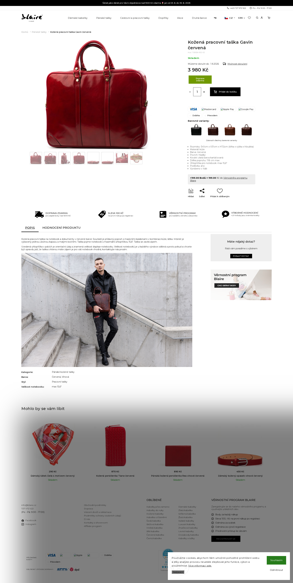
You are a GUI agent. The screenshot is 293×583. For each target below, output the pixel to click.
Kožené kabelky (154, 513)
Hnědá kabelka (154, 527)
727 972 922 (27, 508)
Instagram (30, 524)
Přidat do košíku (228, 91)
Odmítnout (276, 570)
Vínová (65, 377)
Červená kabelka (155, 534)
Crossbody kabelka (188, 534)
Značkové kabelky (188, 527)
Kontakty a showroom (96, 522)
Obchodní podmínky (95, 505)
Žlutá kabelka (185, 517)
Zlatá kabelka (185, 510)
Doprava (88, 508)
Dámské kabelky (187, 506)
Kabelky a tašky (186, 538)
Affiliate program (93, 526)
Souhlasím (276, 560)
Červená (56, 377)
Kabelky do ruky (154, 510)
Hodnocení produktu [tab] (61, 227)
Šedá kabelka (153, 520)
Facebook (30, 520)
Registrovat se (225, 538)
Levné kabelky (186, 531)
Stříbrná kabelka (187, 513)
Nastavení (178, 572)
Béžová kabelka (154, 524)
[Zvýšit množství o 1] (204, 92)
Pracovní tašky (59, 381)
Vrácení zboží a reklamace (98, 512)
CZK (240, 18)
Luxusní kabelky (186, 524)
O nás (87, 519)
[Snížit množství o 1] (190, 92)
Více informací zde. (200, 565)
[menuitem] (77, 18)
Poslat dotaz (241, 256)
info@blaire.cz (28, 505)
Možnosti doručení (237, 64)
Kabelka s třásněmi (156, 517)
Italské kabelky (186, 520)
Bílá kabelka (152, 531)
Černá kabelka (154, 538)
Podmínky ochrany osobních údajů (102, 515)
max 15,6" (56, 386)
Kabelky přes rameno (157, 506)
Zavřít (245, 201)
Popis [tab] (30, 227)
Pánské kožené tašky (63, 372)
